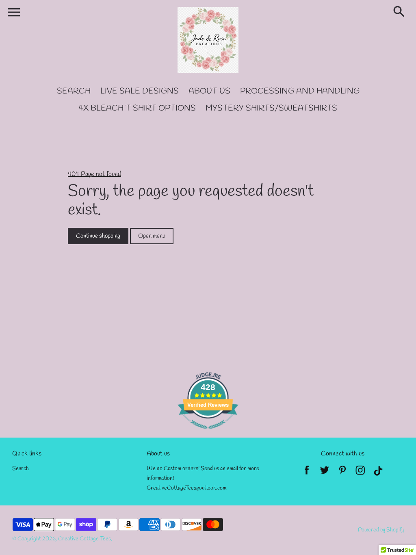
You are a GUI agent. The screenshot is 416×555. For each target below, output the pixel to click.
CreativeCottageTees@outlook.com (186, 488)
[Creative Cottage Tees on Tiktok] (378, 472)
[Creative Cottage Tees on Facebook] (307, 472)
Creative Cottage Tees (84, 539)
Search (20, 469)
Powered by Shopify (381, 530)
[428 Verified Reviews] (208, 433)
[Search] (400, 12)
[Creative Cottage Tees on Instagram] (360, 472)
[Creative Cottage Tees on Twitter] (325, 472)
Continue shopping (98, 236)
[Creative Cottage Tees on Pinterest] (342, 472)
